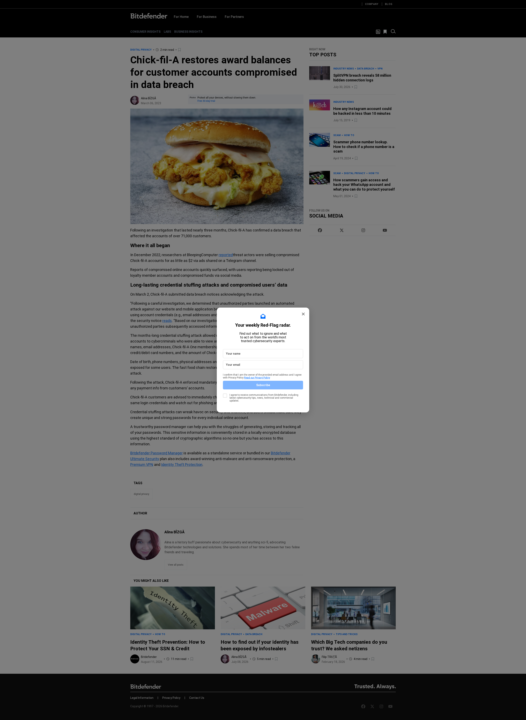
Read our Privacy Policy (257, 377)
